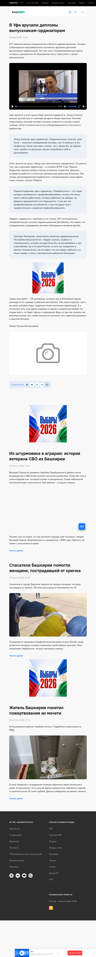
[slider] (36, 106)
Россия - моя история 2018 (63, 901)
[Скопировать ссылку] (47, 385)
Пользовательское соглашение (25, 854)
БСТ (22, 3)
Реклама (13, 866)
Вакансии (14, 841)
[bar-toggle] (83, 12)
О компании (15, 835)
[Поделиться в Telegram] (42, 384)
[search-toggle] (75, 12)
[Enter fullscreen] (94, 953)
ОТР (51, 879)
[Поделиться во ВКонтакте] (32, 384)
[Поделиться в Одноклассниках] (37, 384)
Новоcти (13, 3)
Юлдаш (45, 3)
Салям (91, 3)
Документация (16, 860)
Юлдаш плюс (58, 3)
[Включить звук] (81, 526)
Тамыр (82, 3)
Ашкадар (71, 3)
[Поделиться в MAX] (27, 384)
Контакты (14, 847)
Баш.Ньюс (14, 828)
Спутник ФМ (32, 3)
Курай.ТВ (53, 873)
